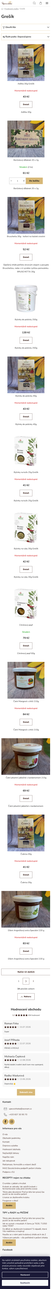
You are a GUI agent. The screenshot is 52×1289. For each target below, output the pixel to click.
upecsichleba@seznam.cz (20, 1108)
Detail (26, 104)
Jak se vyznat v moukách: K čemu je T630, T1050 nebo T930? (25, 1225)
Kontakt (6, 1142)
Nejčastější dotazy (11, 1153)
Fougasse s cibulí (10, 1201)
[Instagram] (12, 1122)
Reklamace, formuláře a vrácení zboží (19, 1164)
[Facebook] (5, 1122)
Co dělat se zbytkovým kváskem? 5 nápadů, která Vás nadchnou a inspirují (25, 1230)
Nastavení (25, 1275)
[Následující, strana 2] (26, 981)
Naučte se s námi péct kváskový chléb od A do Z (24, 1235)
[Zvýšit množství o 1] (24, 181)
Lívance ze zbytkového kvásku (16, 1197)
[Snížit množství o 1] (11, 181)
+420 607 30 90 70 (18, 1114)
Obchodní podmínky (11, 1138)
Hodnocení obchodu (26, 1009)
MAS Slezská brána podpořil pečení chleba (22, 1168)
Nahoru (27, 996)
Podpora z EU (9, 1172)
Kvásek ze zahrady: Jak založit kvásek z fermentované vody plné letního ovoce (20, 1188)
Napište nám (8, 1157)
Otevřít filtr (10, 27)
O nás (5, 1134)
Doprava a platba (10, 1145)
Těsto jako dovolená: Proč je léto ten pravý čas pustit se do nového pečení (23, 1193)
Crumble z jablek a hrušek (14, 1183)
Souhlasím (25, 1283)
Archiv (9, 1205)
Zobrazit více (26, 1092)
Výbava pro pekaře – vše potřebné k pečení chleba (25, 1238)
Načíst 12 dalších (26, 972)
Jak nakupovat (9, 1160)
